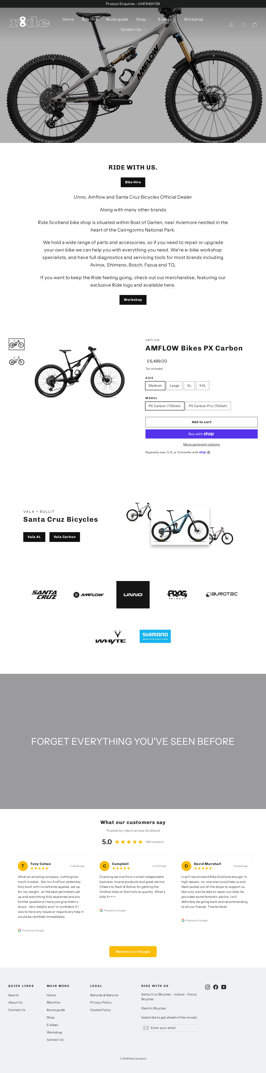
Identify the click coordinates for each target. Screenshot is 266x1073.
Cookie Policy (100, 1010)
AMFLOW (152, 340)
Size (149, 377)
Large (174, 385)
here (169, 285)
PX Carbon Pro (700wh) (208, 406)
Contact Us (131, 29)
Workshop (193, 19)
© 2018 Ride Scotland (133, 1058)
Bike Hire (90, 19)
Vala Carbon (65, 537)
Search (13, 995)
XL (189, 385)
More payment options (201, 444)
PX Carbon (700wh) (165, 406)
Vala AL (34, 537)
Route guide (117, 19)
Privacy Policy (101, 1002)
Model (151, 398)
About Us (15, 1002)
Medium (155, 385)
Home (68, 19)
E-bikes (165, 19)
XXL (202, 385)
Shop (141, 19)
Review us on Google (133, 951)
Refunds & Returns (104, 995)
